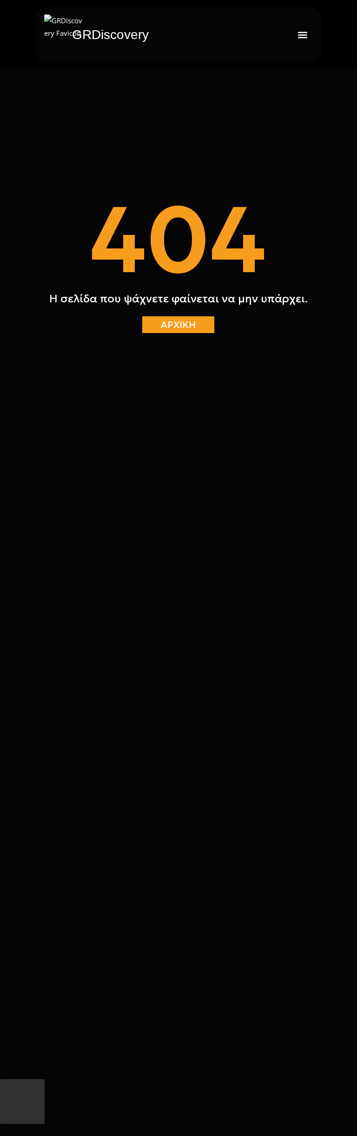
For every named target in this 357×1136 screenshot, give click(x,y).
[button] (302, 35)
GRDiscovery (110, 34)
